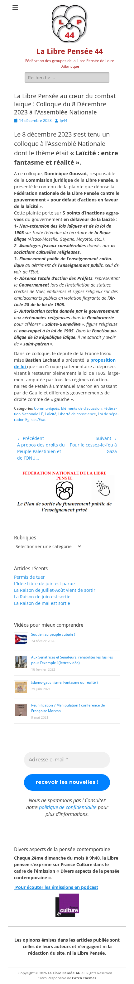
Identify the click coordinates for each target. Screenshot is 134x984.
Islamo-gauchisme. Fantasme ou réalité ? (64, 682)
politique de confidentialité (68, 807)
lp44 (63, 120)
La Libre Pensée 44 (69, 51)
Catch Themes (84, 978)
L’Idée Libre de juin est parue (44, 583)
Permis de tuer (29, 577)
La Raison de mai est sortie (42, 603)
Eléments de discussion (81, 408)
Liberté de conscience (77, 414)
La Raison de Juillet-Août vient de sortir (54, 590)
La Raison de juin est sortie (42, 597)
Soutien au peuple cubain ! (53, 634)
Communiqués (46, 408)
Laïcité (50, 414)
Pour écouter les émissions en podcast (56, 887)
